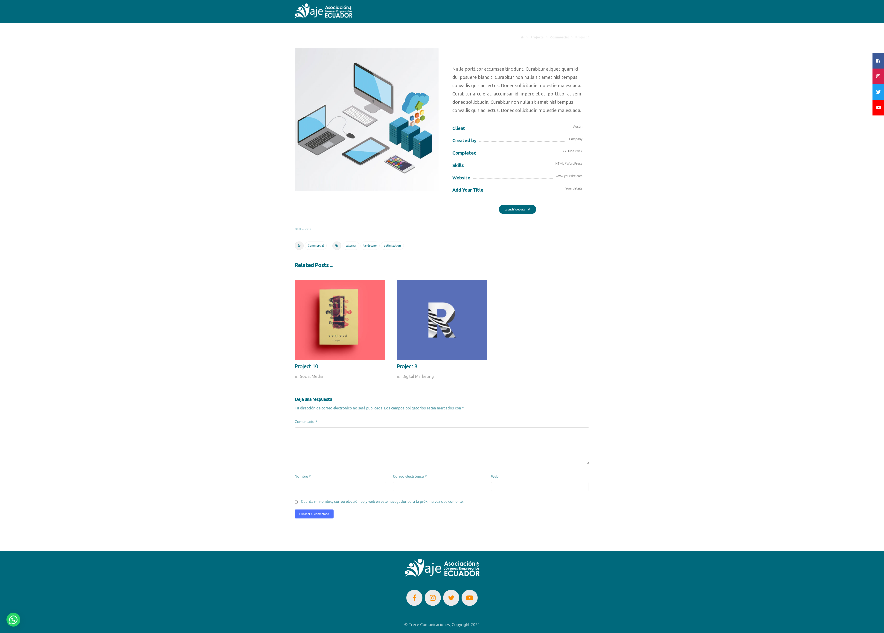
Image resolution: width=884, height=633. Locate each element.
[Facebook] (414, 598)
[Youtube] (470, 598)
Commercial (316, 245)
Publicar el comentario (314, 514)
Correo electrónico (410, 476)
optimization (392, 245)
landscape (370, 245)
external (351, 245)
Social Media (311, 376)
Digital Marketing (418, 376)
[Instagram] (433, 598)
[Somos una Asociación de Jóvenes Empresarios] (323, 10)
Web (494, 476)
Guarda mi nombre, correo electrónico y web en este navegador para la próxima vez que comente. (382, 501)
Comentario (306, 422)
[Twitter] (451, 598)
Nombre (303, 476)
